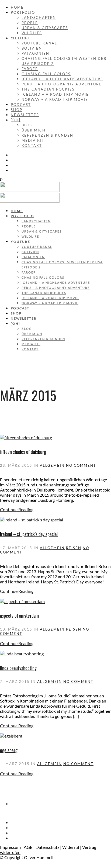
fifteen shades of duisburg (23, 451)
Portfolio (23, 12)
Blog (27, 125)
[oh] (15, 120)
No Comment (81, 465)
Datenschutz (47, 847)
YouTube (20, 38)
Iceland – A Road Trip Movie (55, 94)
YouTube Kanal (39, 43)
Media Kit (33, 140)
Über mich (34, 130)
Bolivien (32, 48)
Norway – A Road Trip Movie (55, 99)
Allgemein (52, 465)
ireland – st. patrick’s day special (29, 533)
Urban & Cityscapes (45, 28)
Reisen (73, 548)
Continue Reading (16, 509)
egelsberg (9, 749)
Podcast (21, 104)
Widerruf (70, 847)
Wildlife (32, 33)
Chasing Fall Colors (46, 74)
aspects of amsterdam (19, 615)
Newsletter (25, 115)
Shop (16, 110)
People (30, 22)
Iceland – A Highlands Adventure (62, 79)
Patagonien (35, 53)
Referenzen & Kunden (47, 135)
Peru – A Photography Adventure (62, 84)
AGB (28, 847)
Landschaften (39, 17)
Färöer (30, 69)
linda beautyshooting (18, 667)
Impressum (10, 847)
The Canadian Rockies (48, 89)
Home (17, 7)
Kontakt (32, 145)
